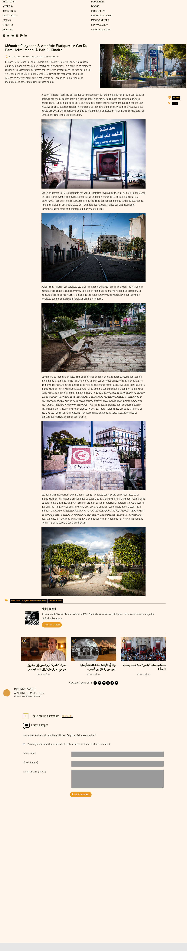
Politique (176, 98)
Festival (8, 29)
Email (30, 762)
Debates (8, 25)
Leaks (6, 20)
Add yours (67, 716)
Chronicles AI (99, 29)
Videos (7, 6)
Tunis (175, 103)
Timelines (9, 11)
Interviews (98, 11)
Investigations (100, 15)
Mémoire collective (55, 601)
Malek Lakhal (28, 57)
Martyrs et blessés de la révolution (34, 601)
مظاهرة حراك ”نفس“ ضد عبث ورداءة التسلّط (144, 667)
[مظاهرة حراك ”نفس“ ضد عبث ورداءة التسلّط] (143, 649)
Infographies (99, 20)
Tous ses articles (51, 625)
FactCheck (9, 15)
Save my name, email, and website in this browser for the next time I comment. (69, 744)
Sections (9, 2)
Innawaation (99, 25)
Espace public (15, 601)
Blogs (94, 6)
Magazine (97, 2)
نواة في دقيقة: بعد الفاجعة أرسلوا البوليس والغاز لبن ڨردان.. (98, 667)
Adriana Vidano (52, 57)
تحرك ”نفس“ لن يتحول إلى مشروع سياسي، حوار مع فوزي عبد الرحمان (46, 667)
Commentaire (34, 772)
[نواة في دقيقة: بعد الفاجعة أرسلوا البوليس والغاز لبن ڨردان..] (93, 649)
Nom (29, 753)
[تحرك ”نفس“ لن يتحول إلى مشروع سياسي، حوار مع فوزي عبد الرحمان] (43, 649)
